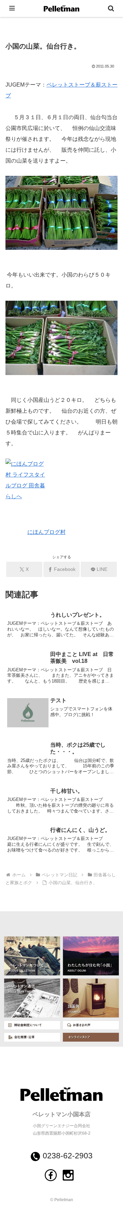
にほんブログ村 (46, 532)
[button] (110, 947)
